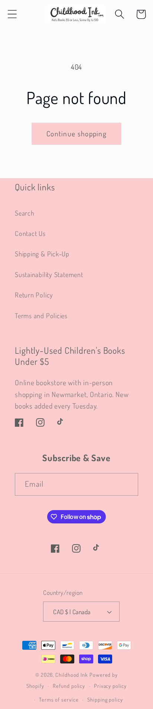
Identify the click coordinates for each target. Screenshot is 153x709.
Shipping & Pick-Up (42, 253)
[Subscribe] (127, 484)
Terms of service (59, 699)
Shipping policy (105, 699)
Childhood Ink (71, 674)
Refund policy (69, 685)
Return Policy (34, 294)
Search (25, 213)
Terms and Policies (41, 315)
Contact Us (30, 233)
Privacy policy (110, 685)
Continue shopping (76, 133)
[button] (12, 14)
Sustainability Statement (49, 274)
